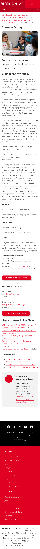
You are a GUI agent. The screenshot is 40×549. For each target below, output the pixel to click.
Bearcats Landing (11, 486)
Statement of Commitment (24, 536)
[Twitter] (14, 427)
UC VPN (7, 483)
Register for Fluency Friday (17, 277)
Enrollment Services (12, 460)
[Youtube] (25, 427)
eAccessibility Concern (22, 538)
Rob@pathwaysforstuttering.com (15, 304)
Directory (8, 516)
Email (6, 464)
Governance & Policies (13, 512)
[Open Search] (31, 4)
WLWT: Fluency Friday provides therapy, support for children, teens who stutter (17, 343)
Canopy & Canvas (11, 456)
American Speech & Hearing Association (22, 367)
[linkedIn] (31, 427)
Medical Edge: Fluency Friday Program (16, 349)
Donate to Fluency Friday (16, 313)
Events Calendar (10, 519)
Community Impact (11, 508)
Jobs (6, 501)
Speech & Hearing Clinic (10, 22)
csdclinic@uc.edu (23, 402)
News (6, 504)
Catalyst (7, 467)
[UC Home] (12, 4)
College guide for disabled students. (20, 364)
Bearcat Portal (10, 471)
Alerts (4, 533)
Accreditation (17, 543)
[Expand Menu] (37, 10)
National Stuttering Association (18, 362)
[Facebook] (8, 427)
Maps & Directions (11, 497)
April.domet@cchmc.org (18, 266)
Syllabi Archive (7, 538)
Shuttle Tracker (10, 475)
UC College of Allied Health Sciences (15, 15)
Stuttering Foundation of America (19, 359)
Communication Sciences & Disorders (16, 20)
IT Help (7, 479)
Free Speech (16, 541)
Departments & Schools (21, 17)
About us (5, 17)
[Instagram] (20, 427)
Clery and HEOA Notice (16, 533)
